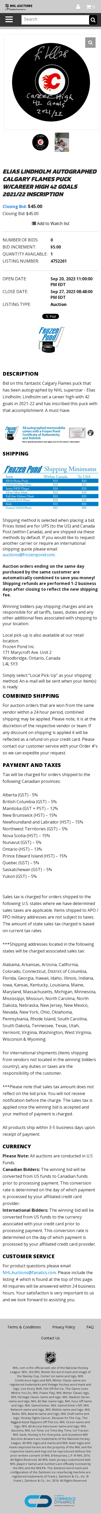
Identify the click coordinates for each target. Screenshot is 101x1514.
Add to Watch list (52, 223)
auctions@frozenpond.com (29, 555)
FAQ (90, 1326)
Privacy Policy (63, 1326)
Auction (59, 304)
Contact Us (50, 1337)
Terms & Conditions (24, 1326)
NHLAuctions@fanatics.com (29, 1272)
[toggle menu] (9, 19)
